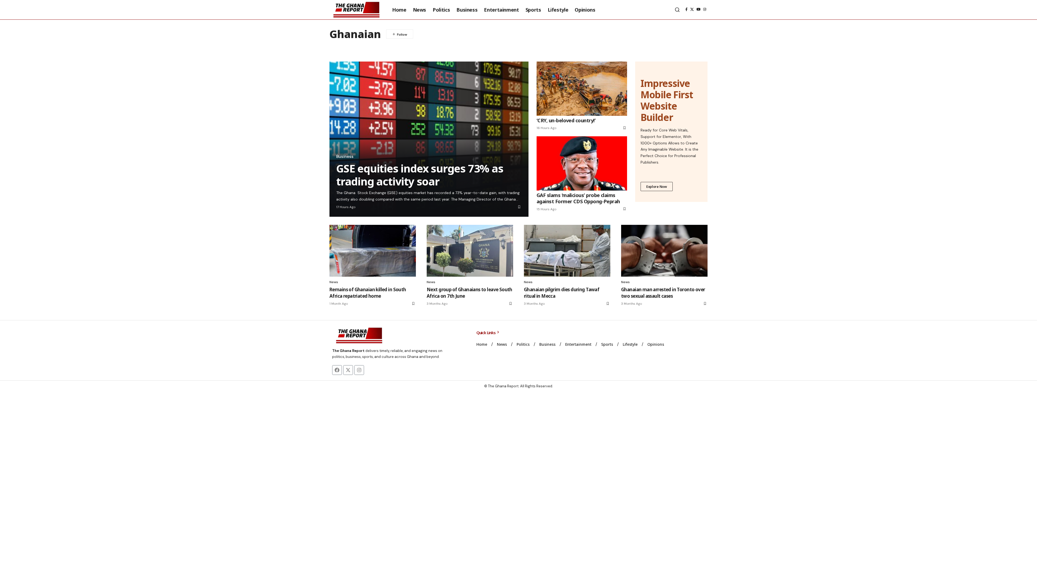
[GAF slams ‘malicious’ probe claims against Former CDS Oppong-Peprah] (582, 163)
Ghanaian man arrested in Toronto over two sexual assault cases (663, 292)
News (333, 282)
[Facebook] (686, 9)
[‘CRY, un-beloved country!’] (582, 89)
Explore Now (656, 186)
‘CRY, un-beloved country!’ (566, 120)
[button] (677, 9)
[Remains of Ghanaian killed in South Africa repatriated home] (372, 251)
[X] (692, 9)
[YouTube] (698, 9)
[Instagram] (705, 9)
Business (344, 156)
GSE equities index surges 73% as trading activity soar (419, 175)
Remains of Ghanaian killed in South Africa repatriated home (367, 292)
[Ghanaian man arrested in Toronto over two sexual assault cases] (664, 251)
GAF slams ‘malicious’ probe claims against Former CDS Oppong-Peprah (578, 198)
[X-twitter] (348, 370)
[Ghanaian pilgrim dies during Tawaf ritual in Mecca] (567, 251)
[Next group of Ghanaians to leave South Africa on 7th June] (470, 251)
